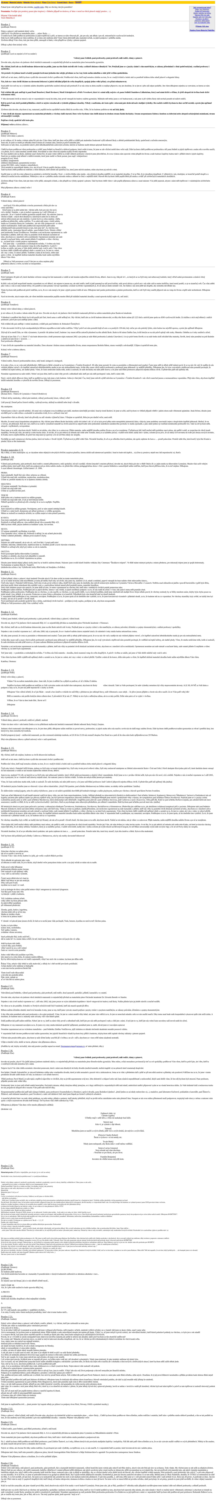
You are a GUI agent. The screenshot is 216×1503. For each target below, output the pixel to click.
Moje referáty (35, 2)
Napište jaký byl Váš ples (202, 17)
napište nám (39, 7)
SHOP (78, 2)
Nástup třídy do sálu (202, 15)
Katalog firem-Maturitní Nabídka (202, 30)
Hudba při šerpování (202, 11)
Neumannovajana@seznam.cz (73, 1046)
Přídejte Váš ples (202, 26)
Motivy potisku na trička (202, 13)
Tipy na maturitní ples (202, 22)
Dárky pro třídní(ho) (202, 9)
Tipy (49, 2)
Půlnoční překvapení (202, 21)
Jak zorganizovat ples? (202, 7)
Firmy (53, 2)
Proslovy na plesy (202, 19)
